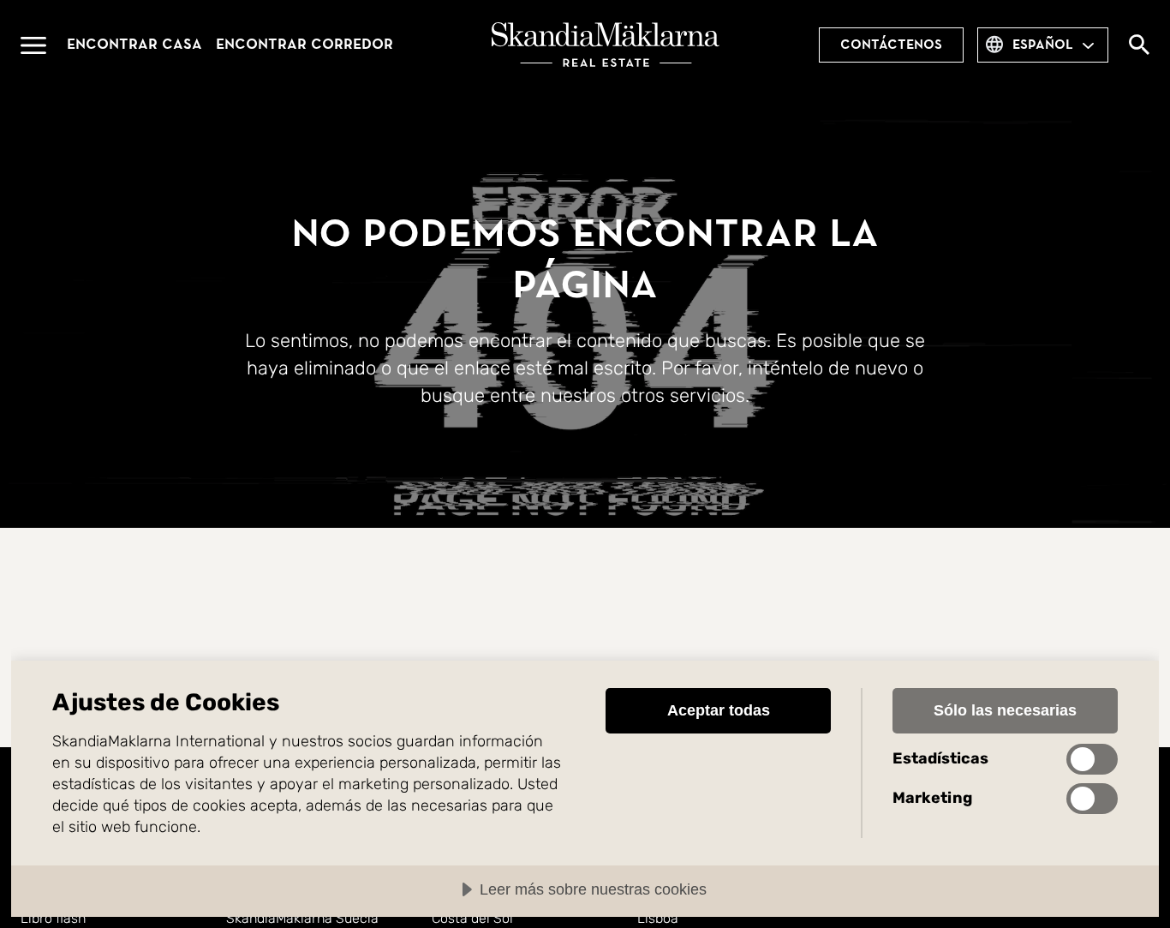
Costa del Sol (472, 918)
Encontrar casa (134, 44)
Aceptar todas (718, 710)
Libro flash (53, 918)
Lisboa (657, 918)
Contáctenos (891, 44)
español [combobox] (1042, 44)
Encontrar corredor (304, 44)
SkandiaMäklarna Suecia (302, 918)
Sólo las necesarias (1005, 710)
